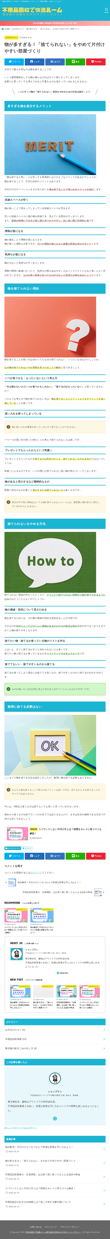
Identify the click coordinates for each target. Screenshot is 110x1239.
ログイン (35, 872)
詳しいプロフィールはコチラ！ (20, 1127)
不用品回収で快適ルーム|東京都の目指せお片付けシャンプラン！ (53, 1232)
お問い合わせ (36, 1227)
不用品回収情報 (15, 1039)
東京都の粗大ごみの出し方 (21, 1048)
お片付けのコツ (11, 37)
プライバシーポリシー (69, 1227)
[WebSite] (55, 1119)
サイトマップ (51, 1227)
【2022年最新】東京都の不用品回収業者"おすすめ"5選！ (55, 23)
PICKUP (28, 848)
